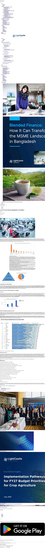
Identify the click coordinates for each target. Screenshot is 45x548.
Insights (2, 25)
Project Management (6, 52)
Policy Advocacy (6, 8)
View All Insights (2, 391)
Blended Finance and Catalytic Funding (8, 14)
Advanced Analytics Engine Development (9, 60)
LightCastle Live (5, 80)
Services (2, 6)
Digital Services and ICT (5, 20)
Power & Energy (5, 23)
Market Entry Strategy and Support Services (8, 17)
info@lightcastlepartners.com (12, 385)
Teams (3, 5)
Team (3, 40)
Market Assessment (6, 7)
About (2, 3)
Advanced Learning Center (7, 57)
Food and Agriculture (5, 67)
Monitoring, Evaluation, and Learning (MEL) (9, 10)
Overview (4, 4)
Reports (4, 26)
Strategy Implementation (5, 11)
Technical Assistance (5, 9)
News (3, 28)
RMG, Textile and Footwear (6, 72)
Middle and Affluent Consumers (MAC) (5, 388)
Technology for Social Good (7, 16)
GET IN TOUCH (3, 33)
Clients (2, 32)
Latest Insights (1, 505)
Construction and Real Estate (6, 19)
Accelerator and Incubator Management (8, 13)
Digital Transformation (5, 15)
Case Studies (4, 27)
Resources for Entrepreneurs (6, 18)
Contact (4, 39)
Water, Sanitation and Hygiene (6, 24)
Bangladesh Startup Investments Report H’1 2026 (5, 451)
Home (2, 207)
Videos (3, 78)
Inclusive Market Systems (7, 49)
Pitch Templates (4, 31)
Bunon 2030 (4, 30)
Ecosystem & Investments (6, 12)
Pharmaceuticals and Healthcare (6, 71)
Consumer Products (5, 21)
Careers (2, 203)
